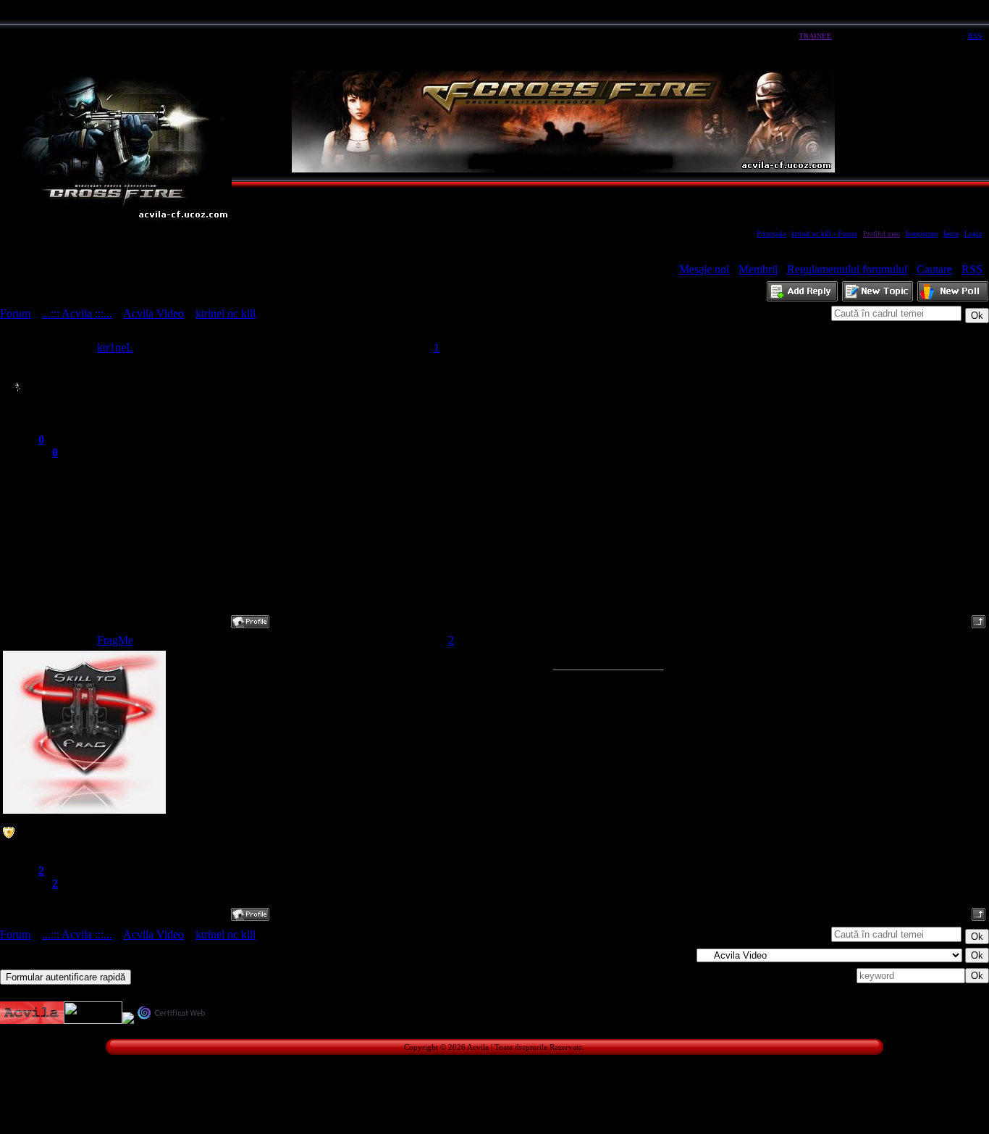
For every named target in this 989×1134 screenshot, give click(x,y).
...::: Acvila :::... (77, 313)
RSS (975, 36)
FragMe (115, 640)
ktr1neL (115, 347)
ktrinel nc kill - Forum (824, 234)
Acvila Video (153, 313)
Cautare (934, 269)
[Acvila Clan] (32, 1020)
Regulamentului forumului (847, 269)
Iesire (951, 234)
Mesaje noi (704, 269)
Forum (15, 313)
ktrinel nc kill (225, 313)
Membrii (758, 269)
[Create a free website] (93, 1020)
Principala (771, 234)
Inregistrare (922, 234)
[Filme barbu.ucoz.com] (128, 1020)
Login (973, 234)
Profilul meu (881, 234)
